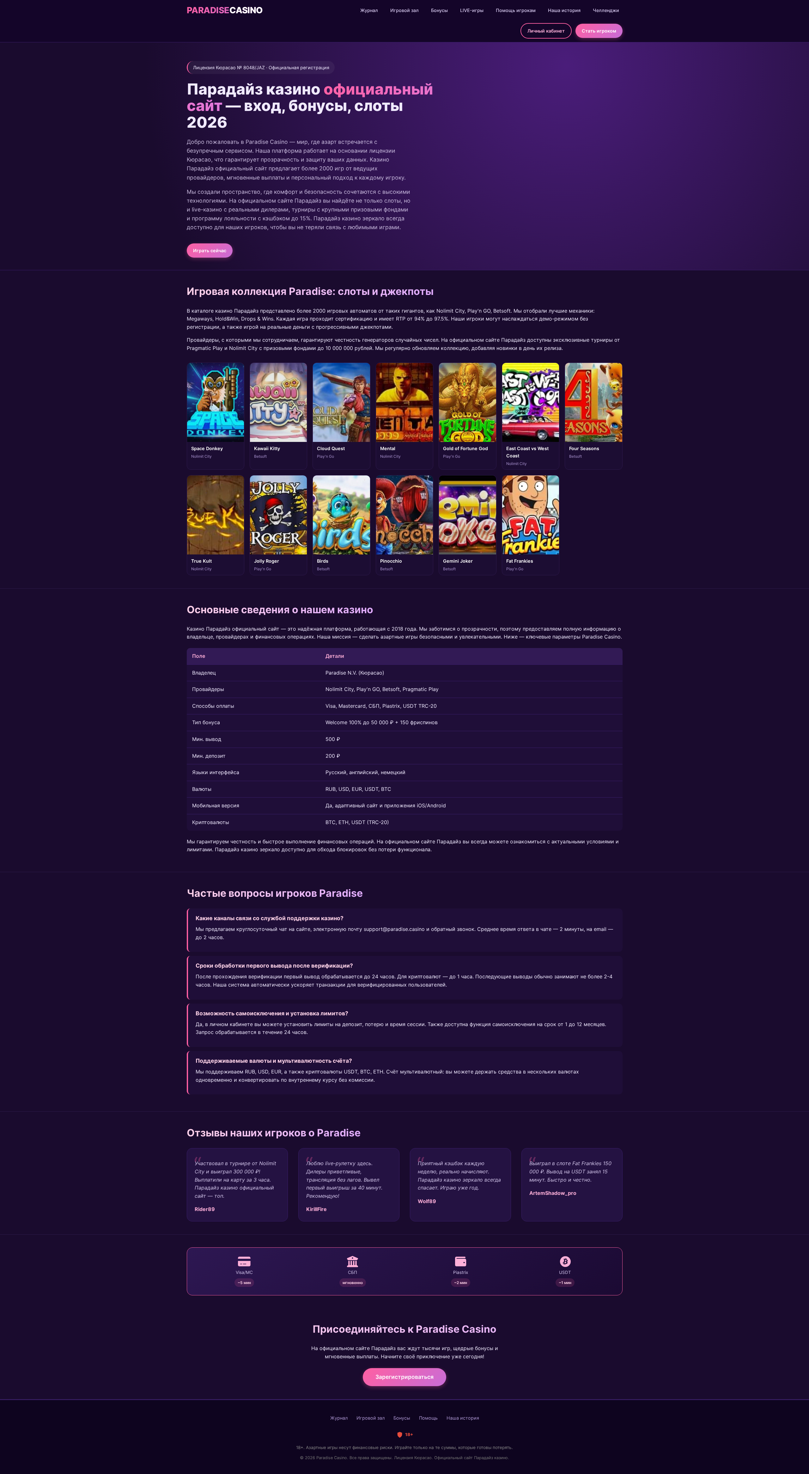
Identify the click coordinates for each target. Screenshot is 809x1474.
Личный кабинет (546, 31)
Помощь (428, 1418)
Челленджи (606, 10)
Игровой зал (404, 10)
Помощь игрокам (516, 10)
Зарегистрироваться (404, 1376)
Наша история (564, 10)
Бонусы (439, 10)
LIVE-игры (472, 10)
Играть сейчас (209, 250)
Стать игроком (599, 31)
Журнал (369, 10)
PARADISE (225, 10)
